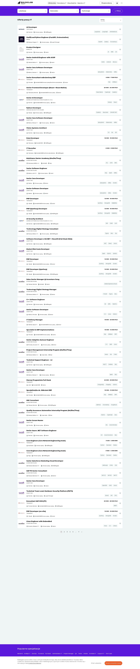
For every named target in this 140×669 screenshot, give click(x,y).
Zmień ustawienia (96, 663)
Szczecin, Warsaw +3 (33, 526)
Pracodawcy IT (61, 3)
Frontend (41, 653)
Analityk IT (27, 653)
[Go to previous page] (58, 532)
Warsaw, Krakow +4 (33, 354)
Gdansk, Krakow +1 (32, 62)
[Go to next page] (81, 532)
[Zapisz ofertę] (120, 29)
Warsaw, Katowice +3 (33, 465)
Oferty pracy (52, 3)
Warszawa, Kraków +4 (33, 163)
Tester (80, 653)
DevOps (34, 653)
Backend (20, 653)
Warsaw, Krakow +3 (33, 233)
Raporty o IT (81, 3)
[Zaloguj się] (117, 3)
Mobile (86, 653)
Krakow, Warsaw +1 (32, 72)
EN (122, 3)
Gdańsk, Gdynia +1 (32, 324)
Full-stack (48, 653)
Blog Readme (71, 3)
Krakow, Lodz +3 (32, 173)
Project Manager (68, 653)
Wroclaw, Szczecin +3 (33, 344)
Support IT (101, 653)
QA (76, 653)
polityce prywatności (35, 663)
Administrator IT (57, 653)
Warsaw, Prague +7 (33, 42)
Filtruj (119, 11)
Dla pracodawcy (106, 3)
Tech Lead (109, 653)
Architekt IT (92, 653)
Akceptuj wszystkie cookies (113, 663)
